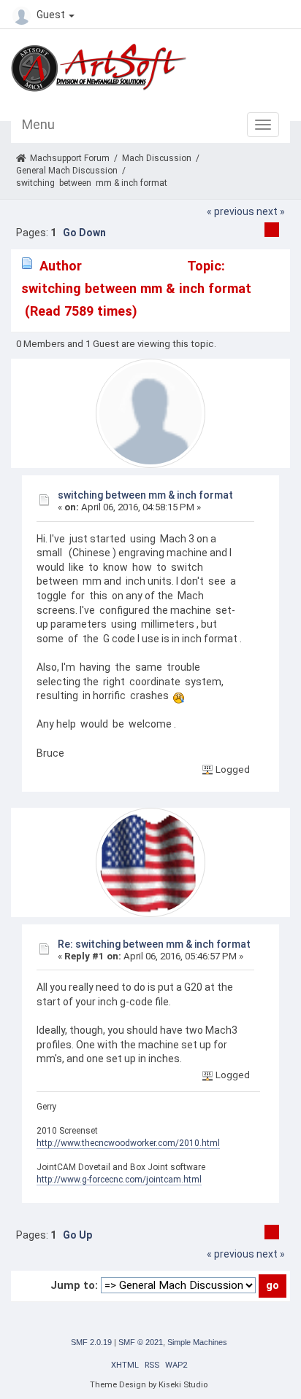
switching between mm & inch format (145, 495)
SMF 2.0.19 (91, 1342)
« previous (230, 211)
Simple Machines (197, 1342)
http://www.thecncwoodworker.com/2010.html (128, 1143)
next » (270, 211)
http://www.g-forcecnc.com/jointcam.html (119, 1179)
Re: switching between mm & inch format (154, 944)
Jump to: (74, 1285)
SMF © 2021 (140, 1342)
